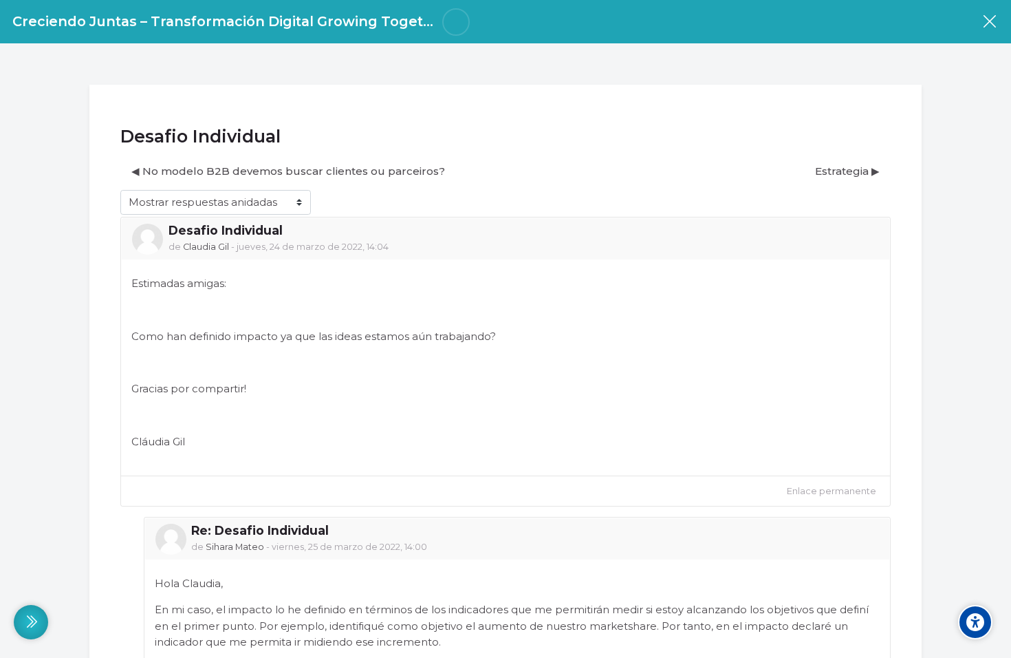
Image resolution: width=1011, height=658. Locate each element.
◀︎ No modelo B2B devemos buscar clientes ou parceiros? (288, 171)
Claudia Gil (206, 247)
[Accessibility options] (975, 622)
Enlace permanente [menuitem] (831, 491)
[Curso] (989, 21)
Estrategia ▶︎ (847, 171)
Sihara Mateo (235, 547)
